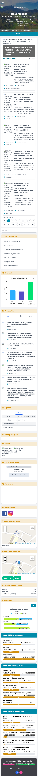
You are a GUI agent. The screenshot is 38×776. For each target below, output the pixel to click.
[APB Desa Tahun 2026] (7, 23)
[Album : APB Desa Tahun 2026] (19, 452)
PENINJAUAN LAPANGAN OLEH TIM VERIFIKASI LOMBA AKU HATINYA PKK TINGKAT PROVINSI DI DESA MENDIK (18, 51)
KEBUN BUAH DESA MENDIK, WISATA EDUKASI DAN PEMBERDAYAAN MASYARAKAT (21, 69)
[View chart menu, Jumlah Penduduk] (33, 278)
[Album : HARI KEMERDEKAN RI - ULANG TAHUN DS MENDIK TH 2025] (7, 452)
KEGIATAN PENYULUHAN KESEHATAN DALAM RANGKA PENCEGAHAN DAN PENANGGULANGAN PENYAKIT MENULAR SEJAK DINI (21, 355)
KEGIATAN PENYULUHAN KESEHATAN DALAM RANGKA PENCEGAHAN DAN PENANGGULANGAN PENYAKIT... (24, 156)
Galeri (7, 444)
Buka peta (5, 545)
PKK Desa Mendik (10, 258)
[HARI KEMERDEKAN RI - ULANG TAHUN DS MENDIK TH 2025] (21, 23)
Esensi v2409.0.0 (9, 764)
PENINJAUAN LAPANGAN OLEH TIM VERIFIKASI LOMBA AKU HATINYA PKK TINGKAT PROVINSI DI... (24, 99)
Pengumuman (9, 262)
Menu (20, 34)
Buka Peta (7, 578)
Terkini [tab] (8, 316)
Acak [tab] (30, 316)
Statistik (8, 273)
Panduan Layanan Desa (12, 254)
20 (19, 224)
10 (13, 224)
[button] (5, 527)
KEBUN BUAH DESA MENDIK (12, 242)
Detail (17, 578)
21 (24, 224)
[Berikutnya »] (28, 224)
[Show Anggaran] (14, 613)
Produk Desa (8, 246)
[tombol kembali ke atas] (34, 772)
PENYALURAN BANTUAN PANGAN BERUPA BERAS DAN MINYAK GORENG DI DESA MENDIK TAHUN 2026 (21, 379)
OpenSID (32, 543)
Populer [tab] (19, 316)
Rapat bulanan (8, 422)
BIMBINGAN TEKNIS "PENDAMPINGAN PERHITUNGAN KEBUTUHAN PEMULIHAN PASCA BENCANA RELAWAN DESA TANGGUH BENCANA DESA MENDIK (20, 368)
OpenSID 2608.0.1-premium (25, 764)
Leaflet (17, 543)
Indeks (31, 59)
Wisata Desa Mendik (11, 266)
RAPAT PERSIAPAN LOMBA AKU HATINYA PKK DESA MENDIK (22, 127)
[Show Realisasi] (23, 613)
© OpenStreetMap (24, 543)
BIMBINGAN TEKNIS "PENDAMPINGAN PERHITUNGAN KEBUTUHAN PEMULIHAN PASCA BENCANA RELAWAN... (24, 189)
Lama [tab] (19, 412)
